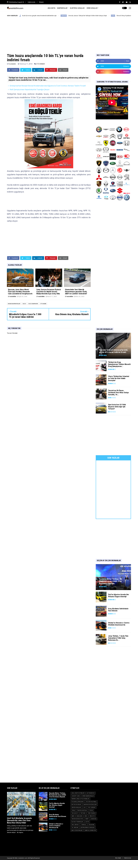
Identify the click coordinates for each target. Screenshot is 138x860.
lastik (87, 821)
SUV (84, 807)
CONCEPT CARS (75, 796)
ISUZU (24, 303)
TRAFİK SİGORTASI (82, 810)
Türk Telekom (91, 813)
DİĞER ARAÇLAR (92, 8)
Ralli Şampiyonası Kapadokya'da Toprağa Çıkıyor (29, 89)
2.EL (92, 15)
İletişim (41, 2)
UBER (72, 816)
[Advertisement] (69, 33)
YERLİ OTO (92, 816)
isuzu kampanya (33, 303)
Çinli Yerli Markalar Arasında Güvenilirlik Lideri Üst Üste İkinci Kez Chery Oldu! (19, 820)
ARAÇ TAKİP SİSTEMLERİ (78, 793)
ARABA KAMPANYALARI (14, 303)
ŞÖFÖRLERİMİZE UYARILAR (88, 827)
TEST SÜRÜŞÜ (91, 807)
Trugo (91, 810)
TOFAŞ (73, 810)
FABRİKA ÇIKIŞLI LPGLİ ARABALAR (80, 798)
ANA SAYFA (51, 8)
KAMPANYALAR (62, 8)
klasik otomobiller (77, 821)
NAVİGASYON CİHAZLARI (90, 804)
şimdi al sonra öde (90, 830)
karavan (93, 818)
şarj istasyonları (76, 830)
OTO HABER (40, 64)
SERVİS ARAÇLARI (76, 807)
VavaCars (80, 816)
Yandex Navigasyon (77, 818)
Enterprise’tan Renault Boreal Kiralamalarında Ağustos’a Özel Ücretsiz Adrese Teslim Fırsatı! (48, 86)
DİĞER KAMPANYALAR (88, 796)
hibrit (87, 818)
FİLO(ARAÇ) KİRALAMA (77, 801)
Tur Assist (74, 813)
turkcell (83, 824)
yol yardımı (74, 827)
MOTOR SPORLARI (76, 804)
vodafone (91, 824)
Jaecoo (42, 15)
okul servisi (75, 824)
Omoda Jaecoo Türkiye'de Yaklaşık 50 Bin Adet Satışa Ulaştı (66, 15)
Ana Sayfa (118, 858)
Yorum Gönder (12, 333)
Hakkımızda (31, 2)
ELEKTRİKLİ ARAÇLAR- (77, 8)
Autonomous (91, 793)
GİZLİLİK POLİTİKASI (91, 801)
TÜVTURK (82, 813)
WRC (86, 816)
